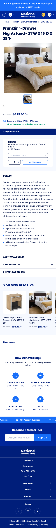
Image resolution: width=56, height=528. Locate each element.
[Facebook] (19, 511)
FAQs (40, 406)
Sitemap (44, 525)
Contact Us (15, 406)
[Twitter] (37, 511)
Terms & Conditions (16, 525)
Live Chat (28, 476)
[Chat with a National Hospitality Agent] (40, 375)
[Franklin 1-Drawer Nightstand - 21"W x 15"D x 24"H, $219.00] (40, 302)
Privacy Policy (32, 525)
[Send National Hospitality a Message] (15, 399)
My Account (12, 15)
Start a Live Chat (40, 382)
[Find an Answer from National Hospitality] (40, 399)
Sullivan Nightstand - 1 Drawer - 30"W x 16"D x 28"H (13, 320)
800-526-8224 (28, 471)
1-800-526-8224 (16, 382)
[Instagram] (28, 511)
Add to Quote (35, 162)
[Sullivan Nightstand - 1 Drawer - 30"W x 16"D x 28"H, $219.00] (14, 302)
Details (37, 7)
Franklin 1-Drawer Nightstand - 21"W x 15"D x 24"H (40, 320)
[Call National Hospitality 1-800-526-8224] (15, 375)
